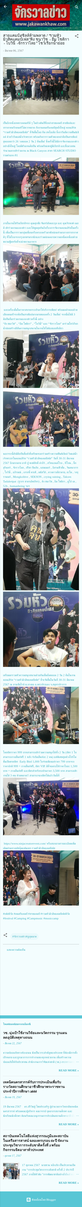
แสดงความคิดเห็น (16, 949)
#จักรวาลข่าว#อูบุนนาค (24, 936)
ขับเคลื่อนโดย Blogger (43, 1199)
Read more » (69, 1070)
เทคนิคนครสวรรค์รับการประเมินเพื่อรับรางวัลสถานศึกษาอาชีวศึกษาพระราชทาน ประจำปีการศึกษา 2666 (34, 1087)
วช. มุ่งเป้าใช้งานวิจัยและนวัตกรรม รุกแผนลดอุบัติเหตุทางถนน (35, 1035)
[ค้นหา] (76, 8)
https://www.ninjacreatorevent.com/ (25, 843)
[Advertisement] (41, 982)
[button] (76, 37)
